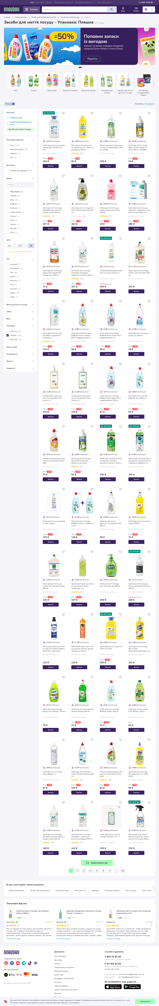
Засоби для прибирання (40, 890)
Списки (136, 11)
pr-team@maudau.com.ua (129, 977)
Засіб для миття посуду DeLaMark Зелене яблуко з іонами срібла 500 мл (54, 836)
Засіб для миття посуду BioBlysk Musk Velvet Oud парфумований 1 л (110, 335)
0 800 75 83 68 (147, 2)
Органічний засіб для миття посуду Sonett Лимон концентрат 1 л (82, 586)
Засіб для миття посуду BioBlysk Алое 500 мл (137, 397)
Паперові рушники (112, 890)
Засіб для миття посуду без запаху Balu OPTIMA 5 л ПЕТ (54, 147)
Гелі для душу (130, 890)
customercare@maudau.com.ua (131, 974)
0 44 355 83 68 (113, 963)
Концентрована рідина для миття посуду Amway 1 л (111, 272)
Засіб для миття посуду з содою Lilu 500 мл (138, 334)
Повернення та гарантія (63, 2)
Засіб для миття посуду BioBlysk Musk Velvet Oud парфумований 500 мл (110, 398)
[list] (6, 963)
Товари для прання (16, 890)
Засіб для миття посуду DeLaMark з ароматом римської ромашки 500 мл (81, 836)
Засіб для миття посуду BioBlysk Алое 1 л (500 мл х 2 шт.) (82, 523)
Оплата (49, 2)
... (116, 871)
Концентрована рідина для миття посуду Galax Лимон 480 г (54, 460)
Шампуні (95, 890)
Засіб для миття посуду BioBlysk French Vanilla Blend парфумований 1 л (81, 335)
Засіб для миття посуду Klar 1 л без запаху (54, 522)
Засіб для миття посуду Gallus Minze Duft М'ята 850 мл (82, 774)
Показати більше (13, 939)
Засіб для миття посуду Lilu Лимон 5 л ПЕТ (111, 647)
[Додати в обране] (63, 113)
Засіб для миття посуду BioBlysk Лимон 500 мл (109, 710)
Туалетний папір (62, 890)
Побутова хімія (20, 17)
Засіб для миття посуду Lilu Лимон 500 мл (139, 522)
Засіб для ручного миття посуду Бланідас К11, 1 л (110, 835)
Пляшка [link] (87, 17)
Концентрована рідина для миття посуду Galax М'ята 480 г (111, 774)
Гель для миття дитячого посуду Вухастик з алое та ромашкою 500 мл (82, 147)
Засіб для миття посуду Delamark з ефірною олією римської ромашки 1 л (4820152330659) (139, 210)
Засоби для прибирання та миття (43, 17)
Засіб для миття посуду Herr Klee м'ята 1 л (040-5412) (138, 774)
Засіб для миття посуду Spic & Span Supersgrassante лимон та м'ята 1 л (139, 648)
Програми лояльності (84, 2)
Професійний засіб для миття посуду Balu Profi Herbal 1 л (80, 398)
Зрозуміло (145, 1001)
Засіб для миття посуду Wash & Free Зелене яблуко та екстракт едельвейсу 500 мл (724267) (80, 460)
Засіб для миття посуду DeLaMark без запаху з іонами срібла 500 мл (52, 210)
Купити (51, 166)
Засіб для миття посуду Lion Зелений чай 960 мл (110, 585)
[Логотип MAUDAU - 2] (12, 9)
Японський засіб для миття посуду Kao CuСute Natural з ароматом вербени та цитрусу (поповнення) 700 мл (139, 460)
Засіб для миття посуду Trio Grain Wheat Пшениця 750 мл (82, 210)
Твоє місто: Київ (103, 2)
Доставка (40, 2)
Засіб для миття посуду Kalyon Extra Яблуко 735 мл (54, 710)
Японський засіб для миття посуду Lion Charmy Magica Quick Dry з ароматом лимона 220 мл (54, 648)
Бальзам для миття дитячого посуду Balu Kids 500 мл (110, 523)
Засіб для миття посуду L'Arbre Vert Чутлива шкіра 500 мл (54, 586)
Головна (7, 17)
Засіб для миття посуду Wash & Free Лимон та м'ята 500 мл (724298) (137, 147)
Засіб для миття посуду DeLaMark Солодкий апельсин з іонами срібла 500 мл (81, 273)
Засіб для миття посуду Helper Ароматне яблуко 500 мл (110, 210)
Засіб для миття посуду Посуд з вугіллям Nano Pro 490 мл (139, 586)
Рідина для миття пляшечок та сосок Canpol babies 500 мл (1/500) (111, 147)
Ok (31, 246)
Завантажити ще (99, 863)
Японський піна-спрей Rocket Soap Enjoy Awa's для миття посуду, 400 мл (138, 836)
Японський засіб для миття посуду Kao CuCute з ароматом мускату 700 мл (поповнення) (111, 460)
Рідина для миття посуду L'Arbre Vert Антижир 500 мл (138, 273)
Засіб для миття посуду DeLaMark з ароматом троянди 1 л (52, 335)
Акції (32, 2)
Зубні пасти (147, 890)
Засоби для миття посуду (70, 17)
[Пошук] (111, 9)
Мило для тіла (80, 890)
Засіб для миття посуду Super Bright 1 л (52, 773)
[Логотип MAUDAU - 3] (29, 952)
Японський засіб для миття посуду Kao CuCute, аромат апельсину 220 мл (82, 648)
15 (123, 871)
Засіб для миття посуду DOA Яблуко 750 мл (137, 710)
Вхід (123, 11)
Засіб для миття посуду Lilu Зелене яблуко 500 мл (82, 710)
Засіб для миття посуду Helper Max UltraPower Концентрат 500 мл (52, 273)
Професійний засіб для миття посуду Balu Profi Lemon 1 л (52, 398)
